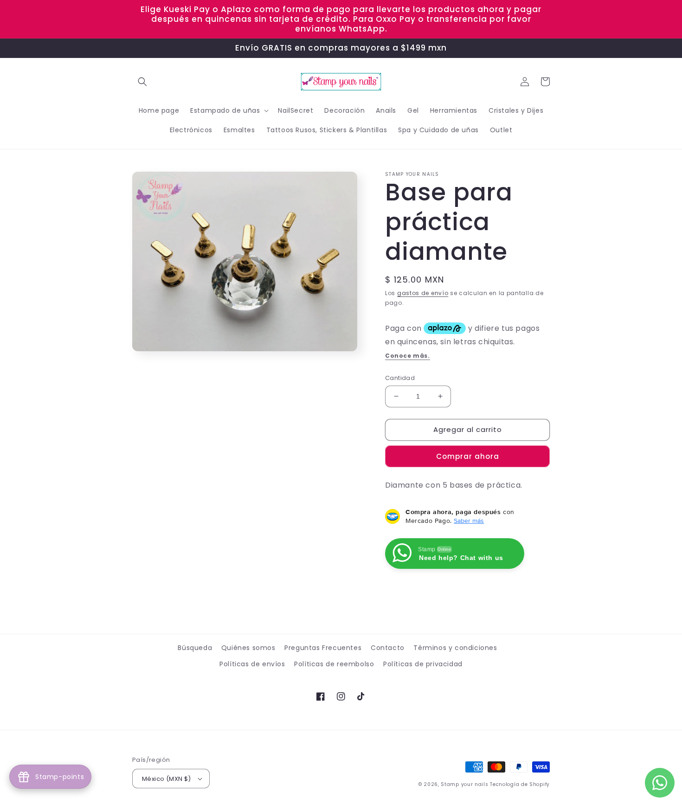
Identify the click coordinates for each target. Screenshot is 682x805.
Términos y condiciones (455, 647)
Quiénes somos (248, 647)
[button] (142, 81)
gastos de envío (423, 293)
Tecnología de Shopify (520, 784)
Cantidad (400, 378)
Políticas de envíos (252, 664)
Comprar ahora (467, 456)
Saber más (469, 520)
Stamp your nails (464, 784)
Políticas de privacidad (423, 664)
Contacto (388, 647)
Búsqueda (195, 647)
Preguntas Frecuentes (322, 647)
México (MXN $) (166, 778)
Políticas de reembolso (334, 664)
